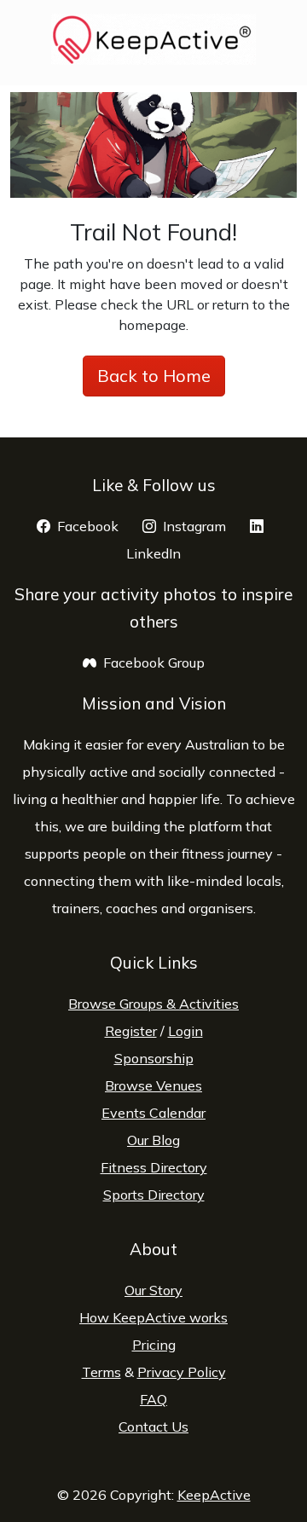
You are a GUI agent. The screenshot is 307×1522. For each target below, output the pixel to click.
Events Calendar (153, 1112)
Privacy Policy (181, 1371)
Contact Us (153, 1426)
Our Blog (153, 1140)
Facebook (98, 526)
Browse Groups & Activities (153, 1003)
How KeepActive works (153, 1317)
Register (131, 1030)
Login (185, 1030)
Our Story (153, 1290)
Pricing (154, 1344)
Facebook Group (164, 662)
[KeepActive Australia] (153, 39)
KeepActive (214, 1494)
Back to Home (154, 375)
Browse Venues (153, 1085)
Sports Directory (154, 1194)
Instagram (204, 526)
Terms (101, 1371)
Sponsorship (154, 1058)
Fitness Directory (154, 1167)
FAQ (153, 1399)
